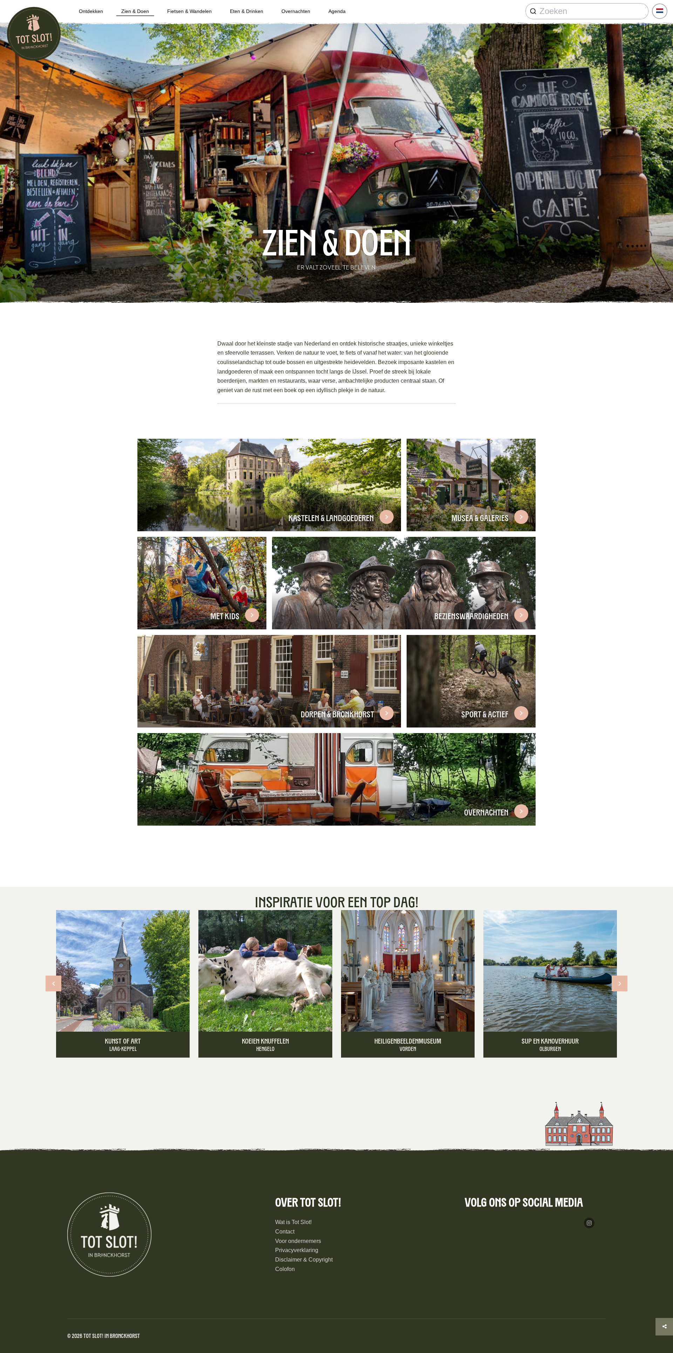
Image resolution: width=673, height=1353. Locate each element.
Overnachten (295, 11)
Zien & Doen (135, 11)
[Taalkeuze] (659, 11)
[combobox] (586, 11)
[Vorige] (53, 983)
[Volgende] (619, 983)
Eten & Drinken (246, 11)
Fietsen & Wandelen (189, 11)
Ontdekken (91, 11)
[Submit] (532, 11)
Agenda (337, 11)
